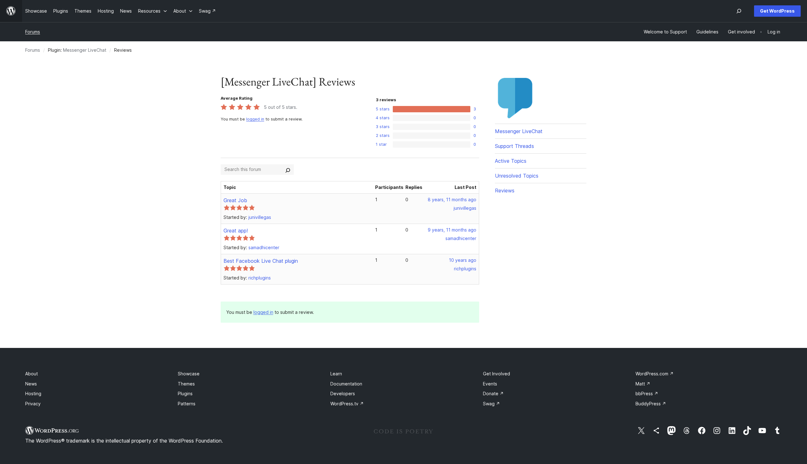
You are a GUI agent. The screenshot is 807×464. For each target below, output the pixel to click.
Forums (32, 31)
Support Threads (514, 146)
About (31, 373)
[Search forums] (288, 169)
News (31, 383)
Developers (342, 393)
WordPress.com (655, 373)
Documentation (346, 383)
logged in (255, 119)
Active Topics (510, 161)
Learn (336, 373)
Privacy (33, 403)
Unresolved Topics (516, 176)
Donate (493, 393)
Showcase (189, 373)
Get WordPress (777, 11)
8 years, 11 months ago (452, 199)
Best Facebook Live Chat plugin (261, 261)
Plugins (185, 393)
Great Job (235, 200)
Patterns (186, 403)
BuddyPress (651, 403)
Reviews (504, 190)
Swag (491, 403)
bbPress (647, 393)
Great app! (236, 230)
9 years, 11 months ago (452, 229)
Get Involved (496, 373)
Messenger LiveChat (84, 50)
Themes (186, 383)
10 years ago (462, 260)
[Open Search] (739, 11)
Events (490, 383)
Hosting (33, 393)
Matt (643, 383)
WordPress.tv (347, 403)
